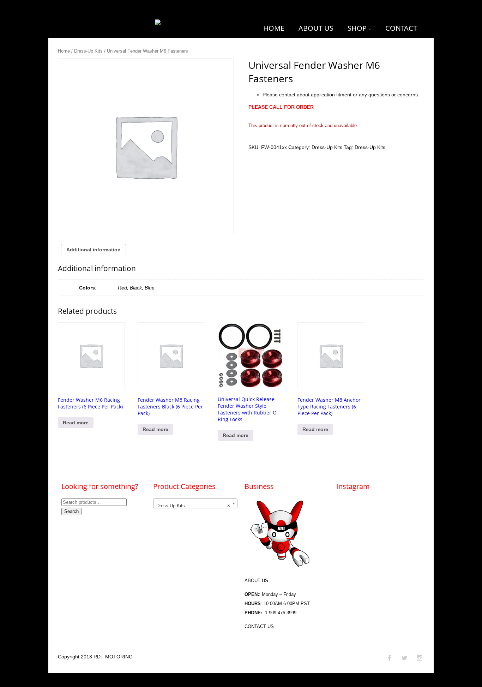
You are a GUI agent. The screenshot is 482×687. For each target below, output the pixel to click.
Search (71, 511)
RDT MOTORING (113, 656)
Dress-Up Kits (88, 51)
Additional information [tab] (93, 249)
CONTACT (401, 28)
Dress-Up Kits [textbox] (193, 505)
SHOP (357, 28)
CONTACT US (259, 626)
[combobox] (195, 503)
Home (64, 51)
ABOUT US (316, 28)
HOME (273, 28)
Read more (76, 422)
